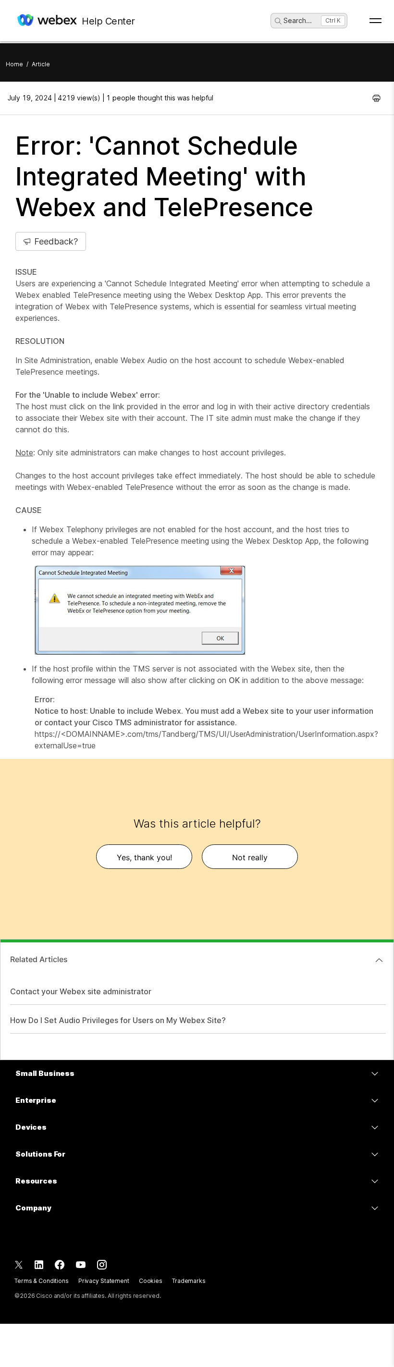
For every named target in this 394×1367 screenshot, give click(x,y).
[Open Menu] (375, 20)
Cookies (150, 1280)
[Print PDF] (376, 98)
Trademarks (189, 1280)
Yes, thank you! (144, 857)
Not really (250, 857)
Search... (297, 20)
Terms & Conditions (41, 1280)
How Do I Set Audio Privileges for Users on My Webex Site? (118, 1020)
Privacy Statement (103, 1280)
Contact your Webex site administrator (80, 991)
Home (14, 64)
